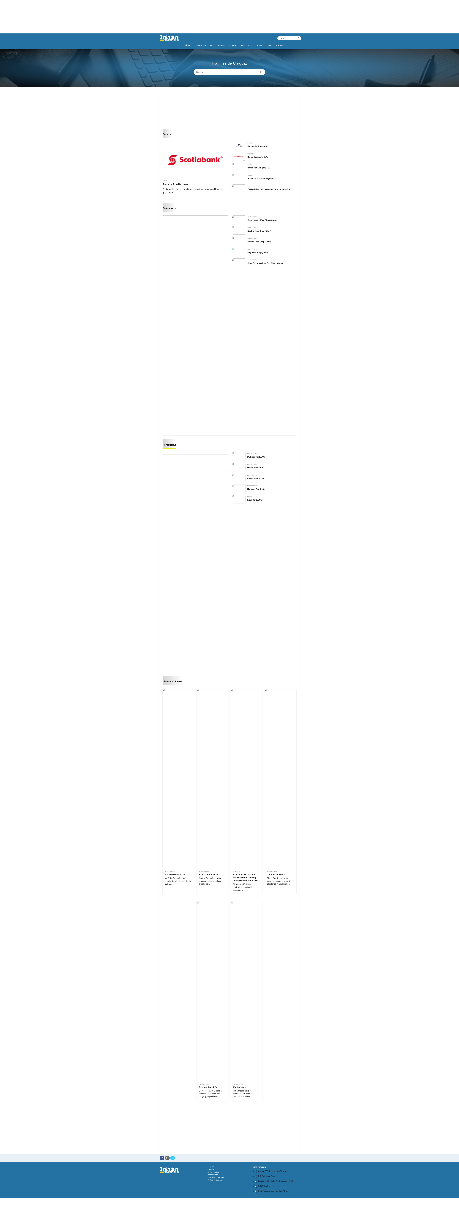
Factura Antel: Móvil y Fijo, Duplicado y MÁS (275, 1181)
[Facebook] (162, 1158)
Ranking (280, 45)
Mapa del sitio (213, 1175)
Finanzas (199, 45)
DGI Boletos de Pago (266, 1176)
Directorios (244, 45)
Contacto (211, 1169)
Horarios (232, 45)
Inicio (177, 45)
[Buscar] (298, 38)
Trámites (187, 45)
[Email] (167, 1158)
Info (211, 45)
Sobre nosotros (213, 1172)
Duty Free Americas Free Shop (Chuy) (273, 1191)
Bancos (167, 134)
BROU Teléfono (264, 1186)
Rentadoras (169, 444)
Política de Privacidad (216, 1177)
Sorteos (269, 45)
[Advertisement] (71, 16)
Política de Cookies (215, 1180)
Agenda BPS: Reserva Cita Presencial (273, 1171)
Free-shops (169, 208)
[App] (172, 1158)
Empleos (220, 45)
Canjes (259, 45)
